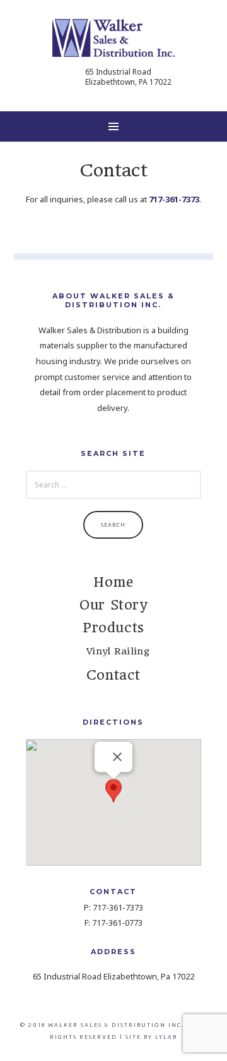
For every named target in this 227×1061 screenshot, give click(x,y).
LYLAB (166, 1036)
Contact (113, 675)
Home (113, 582)
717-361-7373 (174, 199)
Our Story (113, 605)
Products (113, 627)
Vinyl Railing (117, 651)
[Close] (117, 757)
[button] (113, 790)
